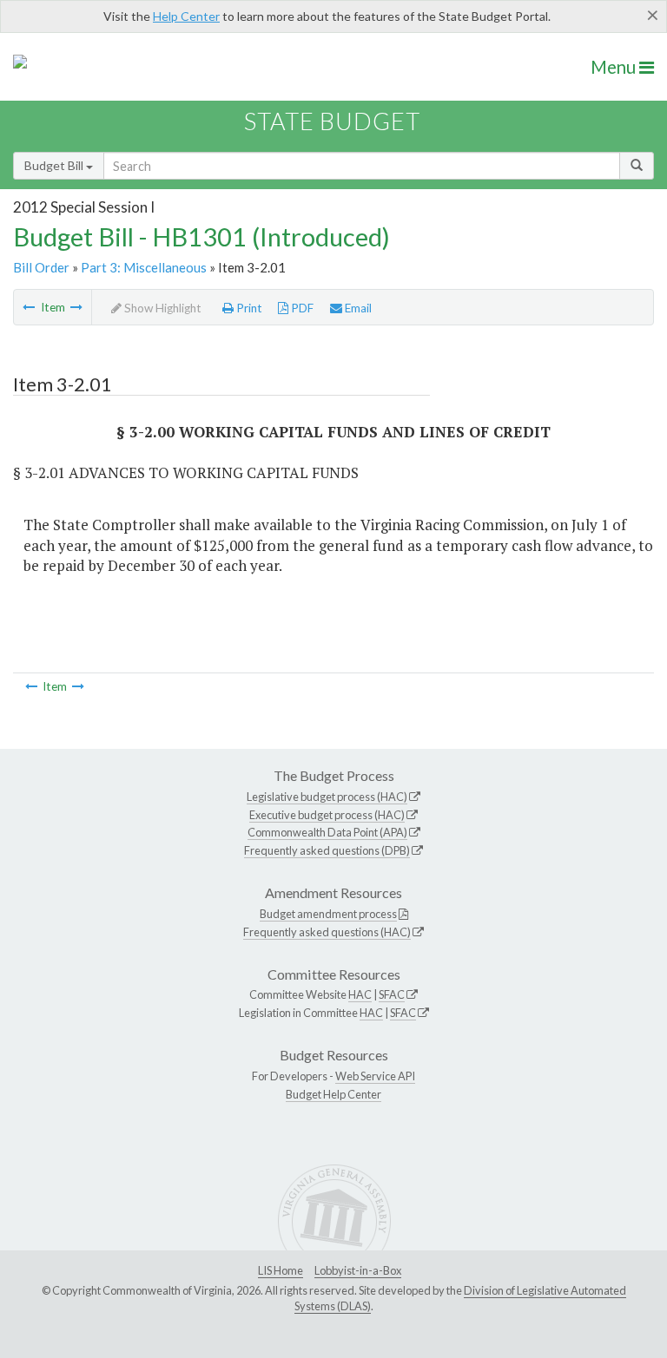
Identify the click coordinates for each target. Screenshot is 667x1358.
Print (248, 308)
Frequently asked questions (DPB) (327, 850)
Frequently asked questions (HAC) (327, 932)
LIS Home (280, 1270)
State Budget (332, 121)
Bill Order (41, 267)
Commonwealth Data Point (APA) (327, 832)
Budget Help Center (333, 1094)
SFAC (392, 994)
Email (357, 308)
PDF (301, 308)
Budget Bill (55, 165)
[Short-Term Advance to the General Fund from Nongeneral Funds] (29, 307)
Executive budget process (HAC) (327, 815)
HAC (360, 994)
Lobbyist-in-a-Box (357, 1270)
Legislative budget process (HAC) (327, 797)
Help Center (186, 16)
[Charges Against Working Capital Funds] (76, 307)
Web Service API (375, 1076)
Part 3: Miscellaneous (144, 267)
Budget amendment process (328, 914)
